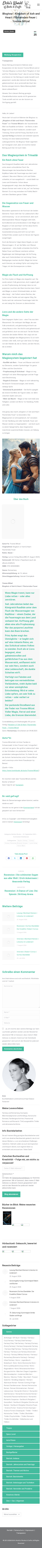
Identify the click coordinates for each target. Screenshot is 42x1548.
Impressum (18, 822)
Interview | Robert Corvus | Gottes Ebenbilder (27, 953)
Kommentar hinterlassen (21, 837)
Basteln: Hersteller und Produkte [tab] (19, 1489)
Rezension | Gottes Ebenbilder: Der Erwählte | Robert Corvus (28, 927)
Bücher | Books (9, 31)
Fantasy (31, 840)
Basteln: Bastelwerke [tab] (14, 1477)
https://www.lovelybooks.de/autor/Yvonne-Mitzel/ (20, 771)
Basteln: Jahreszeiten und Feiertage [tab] (20, 1464)
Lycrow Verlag (33, 843)
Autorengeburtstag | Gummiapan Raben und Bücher (24, 1282)
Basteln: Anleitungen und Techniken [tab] (20, 1483)
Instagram (19, 785)
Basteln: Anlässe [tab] (12, 1458)
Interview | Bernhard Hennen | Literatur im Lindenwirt (27, 940)
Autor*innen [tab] (10, 1440)
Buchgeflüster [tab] (11, 1452)
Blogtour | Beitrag (22, 840)
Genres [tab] (9, 1332)
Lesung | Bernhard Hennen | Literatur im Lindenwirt (27, 914)
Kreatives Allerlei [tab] (13, 1495)
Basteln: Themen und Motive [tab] (17, 1470)
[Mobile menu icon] (38, 4)
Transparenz (21, 1533)
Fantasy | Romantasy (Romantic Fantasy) (16, 843)
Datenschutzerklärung (21, 1178)
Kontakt (10, 1530)
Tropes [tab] (9, 1428)
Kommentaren (28, 808)
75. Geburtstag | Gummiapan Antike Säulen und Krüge (22, 1314)
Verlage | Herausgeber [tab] (15, 1446)
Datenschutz (19, 1530)
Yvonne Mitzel (21, 845)
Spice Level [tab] (11, 1434)
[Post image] (8, 916)
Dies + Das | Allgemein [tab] (15, 1501)
